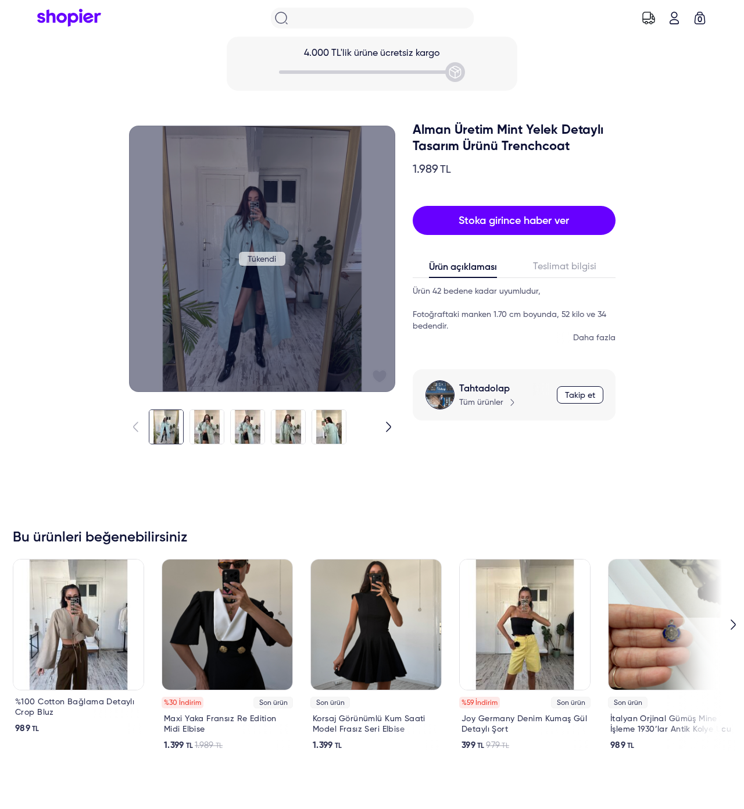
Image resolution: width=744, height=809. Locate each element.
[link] (78, 646)
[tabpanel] (514, 315)
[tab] (463, 270)
